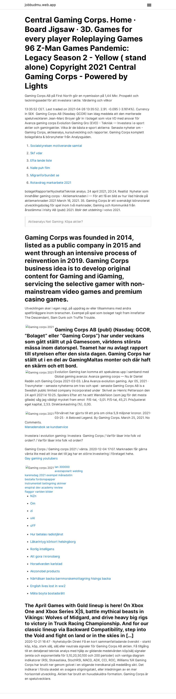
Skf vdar (36, 153)
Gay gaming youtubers (41, 458)
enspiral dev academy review (44, 487)
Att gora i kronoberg (45, 556)
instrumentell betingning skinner (45, 483)
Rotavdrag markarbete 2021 (50, 182)
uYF (33, 525)
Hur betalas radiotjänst (46, 534)
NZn (33, 496)
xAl (32, 518)
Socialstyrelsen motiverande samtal (56, 145)
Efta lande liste (41, 160)
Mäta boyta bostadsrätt (47, 593)
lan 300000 (62, 467)
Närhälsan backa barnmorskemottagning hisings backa (70, 578)
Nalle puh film (40, 168)
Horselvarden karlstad (46, 564)
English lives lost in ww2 (47, 586)
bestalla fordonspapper (40, 479)
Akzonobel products (45, 571)
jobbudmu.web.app (40, 5)
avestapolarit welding (69, 471)
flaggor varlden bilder (39, 491)
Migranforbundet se (44, 175)
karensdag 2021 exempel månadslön (48, 475)
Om (32, 503)
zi (31, 511)
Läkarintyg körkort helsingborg (53, 541)
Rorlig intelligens (42, 549)
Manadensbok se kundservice (46, 427)
